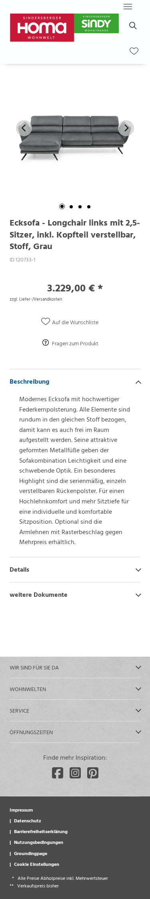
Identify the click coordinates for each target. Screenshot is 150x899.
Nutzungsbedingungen (38, 842)
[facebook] (57, 772)
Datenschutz (27, 820)
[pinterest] (92, 772)
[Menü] (127, 6)
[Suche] (132, 26)
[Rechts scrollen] (126, 128)
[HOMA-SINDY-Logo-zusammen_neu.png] (66, 29)
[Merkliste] (134, 51)
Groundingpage (30, 853)
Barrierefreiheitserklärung (41, 831)
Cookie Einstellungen (36, 863)
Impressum (21, 809)
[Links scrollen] (24, 128)
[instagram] (75, 772)
